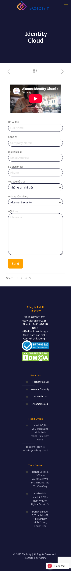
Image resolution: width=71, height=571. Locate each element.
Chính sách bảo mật (34, 335)
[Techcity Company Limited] (35, 5)
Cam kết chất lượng (34, 338)
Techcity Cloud (40, 381)
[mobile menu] (66, 5)
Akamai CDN (40, 396)
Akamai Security (40, 389)
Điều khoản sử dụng (34, 331)
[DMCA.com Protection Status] (35, 360)
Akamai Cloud (40, 404)
